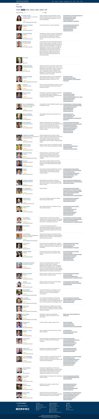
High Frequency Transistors (67, 76)
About (53, 1)
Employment (39, 408)
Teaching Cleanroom (53, 408)
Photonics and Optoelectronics (68, 246)
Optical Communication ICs (67, 79)
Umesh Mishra (26, 234)
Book (56, 412)
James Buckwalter (27, 76)
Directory (18, 9)
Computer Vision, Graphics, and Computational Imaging (72, 105)
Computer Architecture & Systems (68, 95)
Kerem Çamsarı (27, 92)
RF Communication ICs (76, 79)
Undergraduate (66, 1)
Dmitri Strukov (26, 338)
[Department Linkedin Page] (21, 409)
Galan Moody (26, 243)
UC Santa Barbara (57, 416)
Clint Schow (26, 306)
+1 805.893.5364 (39, 404)
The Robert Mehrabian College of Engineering (46, 416)
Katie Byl (25, 84)
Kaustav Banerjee (27, 33)
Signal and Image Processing (68, 29)
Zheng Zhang (26, 392)
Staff (46, 9)
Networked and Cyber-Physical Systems (69, 128)
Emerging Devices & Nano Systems (69, 98)
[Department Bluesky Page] (19, 409)
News (71, 1)
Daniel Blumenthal (27, 65)
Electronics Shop (53, 407)
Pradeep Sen (26, 322)
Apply (45, 12)
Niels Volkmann (27, 368)
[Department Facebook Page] (26, 409)
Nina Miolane (26, 217)
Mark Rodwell (26, 290)
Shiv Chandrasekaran (28, 104)
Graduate (61, 1)
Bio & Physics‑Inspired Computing (68, 94)
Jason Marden (26, 206)
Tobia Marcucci (26, 198)
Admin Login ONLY (70, 409)
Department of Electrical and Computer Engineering (49, 415)
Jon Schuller (26, 314)
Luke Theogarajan (27, 356)
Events (74, 1)
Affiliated (41, 9)
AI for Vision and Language (76, 104)
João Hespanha (27, 122)
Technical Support (53, 409)
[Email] (24, 20)
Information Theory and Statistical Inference (70, 126)
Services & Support (53, 404)
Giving (81, 1)
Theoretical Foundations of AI (68, 30)
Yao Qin (25, 281)
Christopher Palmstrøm (28, 263)
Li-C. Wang (25, 376)
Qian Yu (25, 384)
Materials (76, 243)
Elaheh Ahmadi (26, 15)
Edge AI (81, 97)
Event (54, 412)
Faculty (23, 10)
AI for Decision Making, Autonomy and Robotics (71, 25)
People (78, 1)
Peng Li (25, 169)
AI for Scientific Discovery (67, 15)
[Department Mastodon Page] (24, 409)
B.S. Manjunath (27, 188)
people (17, 4)
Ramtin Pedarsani (27, 273)
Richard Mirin (26, 226)
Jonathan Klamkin (27, 153)
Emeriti (27, 9)
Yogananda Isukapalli (28, 135)
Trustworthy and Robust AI (67, 147)
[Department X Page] (17, 409)
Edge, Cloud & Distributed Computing (72, 192)
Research (56, 1)
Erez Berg (25, 57)
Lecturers (32, 9)
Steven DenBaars (27, 114)
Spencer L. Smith (27, 330)
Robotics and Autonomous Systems (69, 129)
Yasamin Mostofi (27, 251)
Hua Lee (25, 161)
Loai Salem (26, 298)
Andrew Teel (26, 348)
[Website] (26, 29)
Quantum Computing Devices (68, 21)
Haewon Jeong (26, 144)
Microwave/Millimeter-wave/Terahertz (69, 18)
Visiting (38, 409)
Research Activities (19, 12)
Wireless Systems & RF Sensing (68, 183)
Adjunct (37, 9)
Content (68, 404)
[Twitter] (27, 221)
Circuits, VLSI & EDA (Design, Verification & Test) (71, 97)
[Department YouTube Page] (28, 409)
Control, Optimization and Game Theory (69, 26)
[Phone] (23, 20)
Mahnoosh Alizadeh (28, 25)
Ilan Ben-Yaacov (27, 41)
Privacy (68, 408)
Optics (74, 115)
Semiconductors (76, 21)
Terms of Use (69, 407)
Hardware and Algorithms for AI (77, 15)
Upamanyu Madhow (28, 180)
